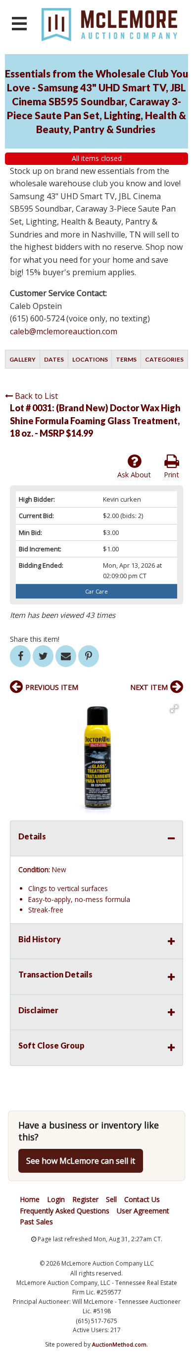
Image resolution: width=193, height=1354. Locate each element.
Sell (111, 1199)
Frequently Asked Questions (64, 1210)
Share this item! (34, 639)
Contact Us (142, 1199)
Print (171, 474)
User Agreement (143, 1210)
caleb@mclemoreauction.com (63, 331)
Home (30, 1199)
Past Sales (36, 1221)
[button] (174, 709)
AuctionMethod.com (119, 1344)
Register (85, 1199)
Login (56, 1199)
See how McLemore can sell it (80, 1160)
